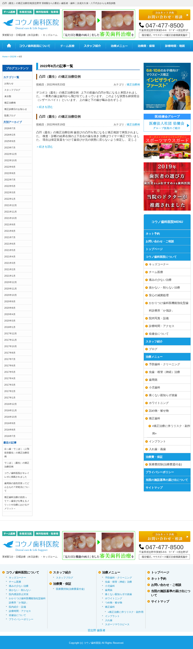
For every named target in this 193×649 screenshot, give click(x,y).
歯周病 (153, 379)
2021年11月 (10, 211)
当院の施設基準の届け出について (167, 479)
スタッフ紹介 (92, 45)
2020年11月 (10, 288)
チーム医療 (67, 45)
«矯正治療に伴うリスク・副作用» (126, 612)
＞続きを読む (44, 106)
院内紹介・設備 (17, 606)
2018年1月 (9, 327)
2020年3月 (9, 320)
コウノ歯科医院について (35, 45)
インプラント (157, 441)
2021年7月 (9, 237)
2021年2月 (9, 269)
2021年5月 (9, 250)
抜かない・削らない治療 (164, 287)
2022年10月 (10, 160)
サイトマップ (154, 487)
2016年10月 (10, 417)
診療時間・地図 (175, 45)
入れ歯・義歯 (157, 449)
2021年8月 (9, 231)
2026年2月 (9, 134)
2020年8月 (9, 308)
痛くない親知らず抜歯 (163, 395)
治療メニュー (119, 45)
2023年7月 (9, 147)
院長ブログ (10, 115)
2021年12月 (10, 205)
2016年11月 (10, 410)
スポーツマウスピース (117, 624)
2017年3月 (9, 385)
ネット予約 (153, 233)
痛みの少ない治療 (160, 279)
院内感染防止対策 (18, 594)
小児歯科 (154, 387)
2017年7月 (9, 359)
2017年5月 (9, 372)
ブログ (153, 349)
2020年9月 (9, 301)
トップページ (154, 249)
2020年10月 (10, 295)
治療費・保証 (146, 45)
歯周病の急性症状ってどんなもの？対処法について (16, 487)
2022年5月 (9, 186)
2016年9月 (9, 423)
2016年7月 (9, 436)
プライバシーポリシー (160, 472)
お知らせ (8, 83)
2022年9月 (9, 167)
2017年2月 (9, 391)
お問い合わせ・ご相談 (160, 241)
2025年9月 (9, 141)
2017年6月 (9, 365)
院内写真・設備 (159, 318)
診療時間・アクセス (161, 326)
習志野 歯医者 (96, 630)
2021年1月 (9, 276)
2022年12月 (10, 154)
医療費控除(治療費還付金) (165, 464)
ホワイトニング (159, 402)
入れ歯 (108, 620)
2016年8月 (9, 429)
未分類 (7, 96)
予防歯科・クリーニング (164, 364)
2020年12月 (10, 282)
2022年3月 (9, 192)
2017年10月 (10, 346)
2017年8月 (9, 352)
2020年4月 (9, 314)
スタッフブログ (12, 90)
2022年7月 (9, 179)
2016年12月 (10, 404)
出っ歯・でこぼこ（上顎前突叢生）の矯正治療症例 (16, 453)
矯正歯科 (154, 418)
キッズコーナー (159, 264)
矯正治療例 (10, 102)
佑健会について (159, 333)
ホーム (8, 45)
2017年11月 (10, 340)
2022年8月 (9, 173)
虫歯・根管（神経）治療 (164, 372)
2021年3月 (9, 263)
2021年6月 (9, 243)
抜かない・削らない (20, 590)
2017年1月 (9, 397)
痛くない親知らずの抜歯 (118, 594)
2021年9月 (9, 224)
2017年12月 (10, 333)
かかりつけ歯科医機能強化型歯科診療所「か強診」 (168, 306)
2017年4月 (9, 378)
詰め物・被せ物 (159, 410)
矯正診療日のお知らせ (15, 109)
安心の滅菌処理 (159, 295)
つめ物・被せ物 (113, 602)
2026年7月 (9, 128)
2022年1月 (9, 199)
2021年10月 (10, 218)
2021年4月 (9, 256)
